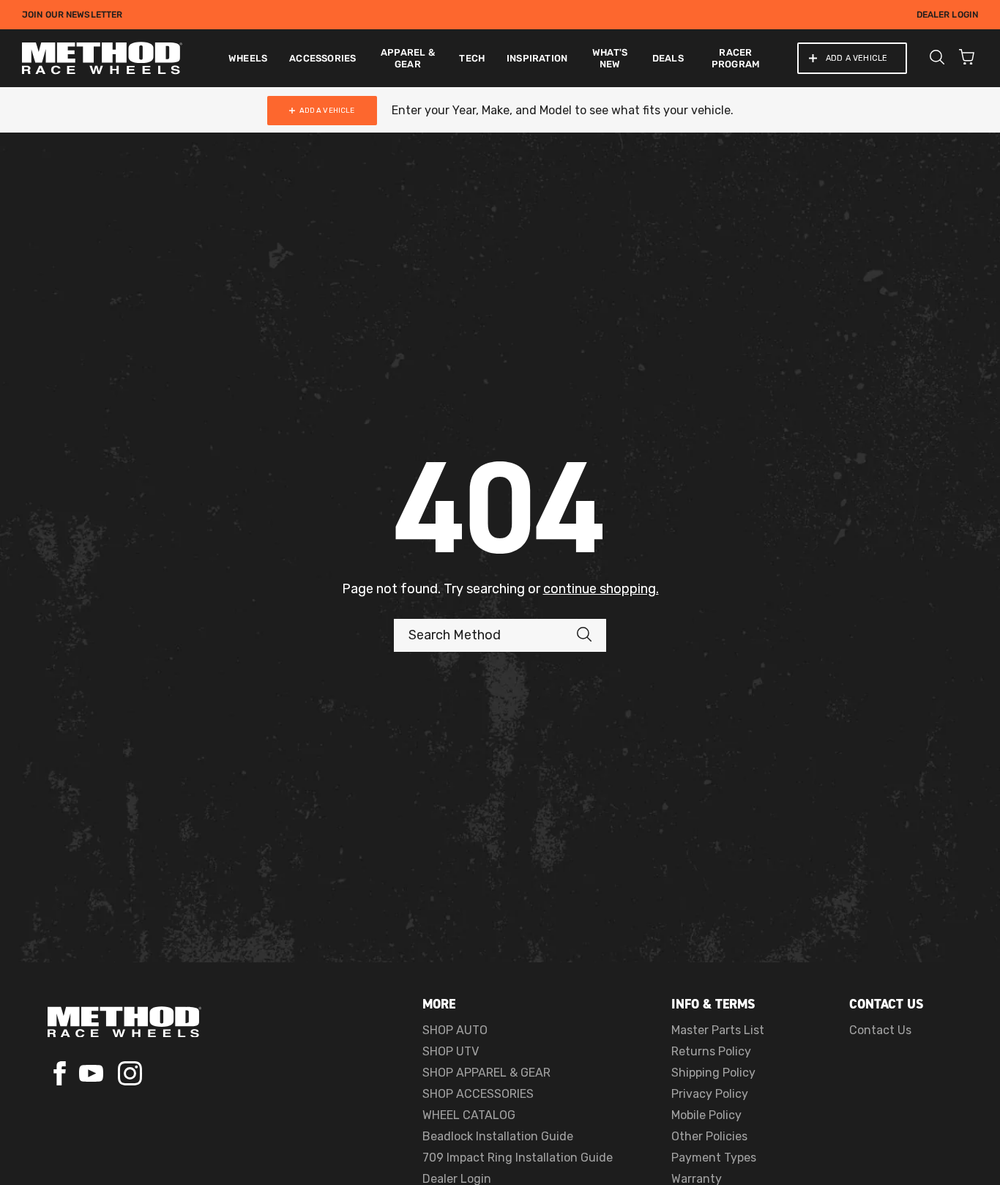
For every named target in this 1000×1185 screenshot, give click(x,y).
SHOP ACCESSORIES (478, 1094)
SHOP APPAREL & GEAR (486, 1073)
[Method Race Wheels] (102, 58)
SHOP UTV (450, 1051)
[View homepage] (124, 1022)
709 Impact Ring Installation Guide (517, 1157)
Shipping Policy (713, 1073)
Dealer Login (947, 15)
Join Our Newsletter (72, 15)
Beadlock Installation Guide (497, 1136)
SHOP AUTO (455, 1030)
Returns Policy (711, 1051)
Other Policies (709, 1136)
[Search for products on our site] (937, 58)
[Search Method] (591, 635)
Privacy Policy (709, 1094)
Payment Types (713, 1157)
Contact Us (880, 1030)
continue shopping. (601, 589)
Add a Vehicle (856, 58)
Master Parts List (717, 1030)
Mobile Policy (706, 1115)
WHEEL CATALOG (468, 1115)
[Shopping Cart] (966, 58)
